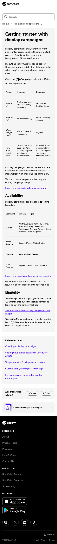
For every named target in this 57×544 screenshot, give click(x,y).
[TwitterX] (15, 522)
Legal (36, 540)
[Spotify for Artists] (10, 4)
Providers (7, 448)
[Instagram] (5, 522)
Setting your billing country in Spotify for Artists (26, 354)
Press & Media (9, 442)
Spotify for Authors (12, 474)
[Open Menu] (53, 4)
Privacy (43, 540)
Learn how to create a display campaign (26, 188)
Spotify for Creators (12, 480)
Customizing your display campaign (24, 368)
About (5, 436)
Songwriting (8, 486)
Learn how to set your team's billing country (28, 276)
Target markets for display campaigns (25, 362)
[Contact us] (50, 407)
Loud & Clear (9, 455)
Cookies (52, 540)
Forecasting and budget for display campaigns (23, 376)
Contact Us (8, 461)
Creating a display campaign (20, 346)
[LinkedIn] (24, 522)
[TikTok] (33, 522)
